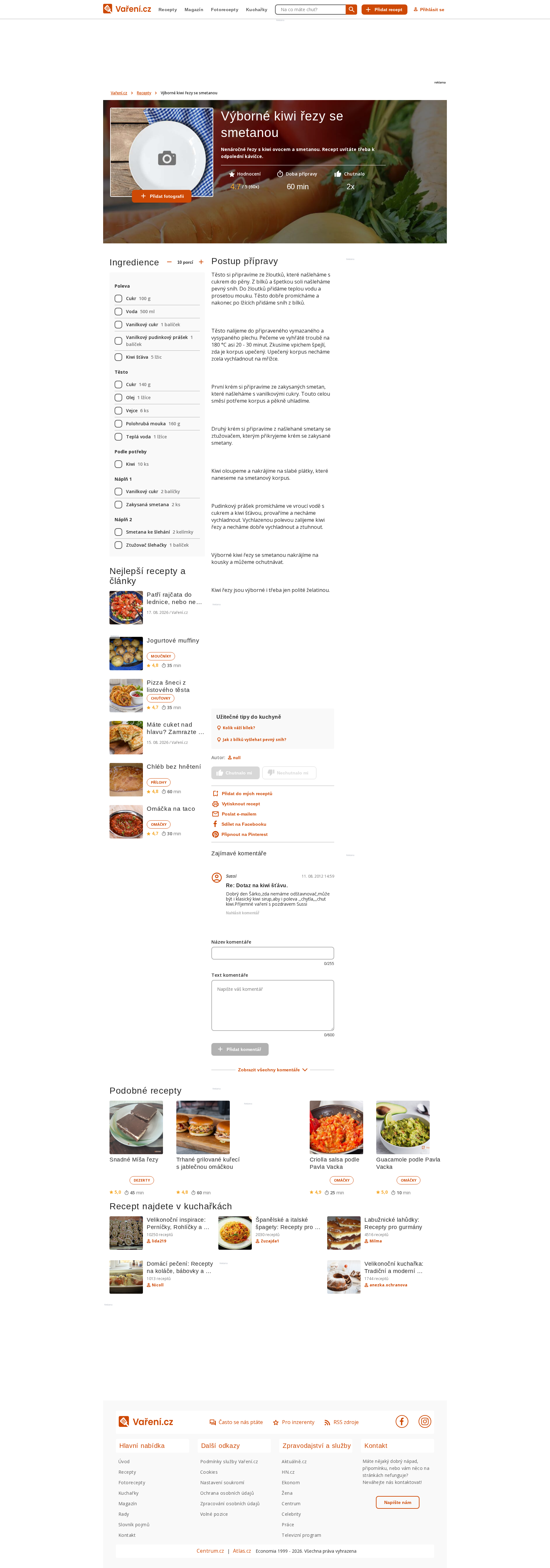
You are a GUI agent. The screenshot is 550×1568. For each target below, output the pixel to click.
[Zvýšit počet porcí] (201, 262)
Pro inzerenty (298, 1422)
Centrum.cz (210, 1550)
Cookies (209, 1472)
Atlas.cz (242, 1550)
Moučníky (161, 656)
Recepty (168, 9)
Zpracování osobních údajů (230, 1503)
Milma (376, 1241)
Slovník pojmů (134, 1524)
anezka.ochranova (388, 1285)
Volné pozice (214, 1514)
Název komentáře (231, 942)
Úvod (124, 1461)
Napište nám (397, 1502)
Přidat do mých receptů (246, 793)
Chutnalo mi (239, 772)
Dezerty (142, 1180)
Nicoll (158, 1285)
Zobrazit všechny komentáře (269, 1069)
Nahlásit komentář (242, 913)
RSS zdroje (346, 1422)
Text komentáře (229, 975)
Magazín (194, 9)
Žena (287, 1493)
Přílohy (158, 782)
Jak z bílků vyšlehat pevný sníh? (254, 739)
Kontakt (127, 1535)
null (237, 757)
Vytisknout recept (241, 803)
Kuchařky (256, 9)
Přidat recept (388, 9)
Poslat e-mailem (239, 813)
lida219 (159, 1241)
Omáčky (158, 824)
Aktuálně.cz (294, 1461)
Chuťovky (160, 698)
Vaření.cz (119, 93)
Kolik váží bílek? (239, 727)
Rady (123, 1514)
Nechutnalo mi (292, 772)
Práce (288, 1524)
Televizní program (301, 1535)
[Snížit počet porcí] (169, 262)
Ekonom (291, 1482)
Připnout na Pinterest (245, 834)
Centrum (291, 1503)
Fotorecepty (224, 9)
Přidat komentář (244, 1049)
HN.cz (288, 1472)
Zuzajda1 (270, 1241)
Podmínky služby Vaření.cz (229, 1461)
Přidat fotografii (167, 196)
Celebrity (291, 1514)
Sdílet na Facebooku (244, 824)
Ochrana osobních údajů (227, 1493)
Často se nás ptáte (241, 1422)
